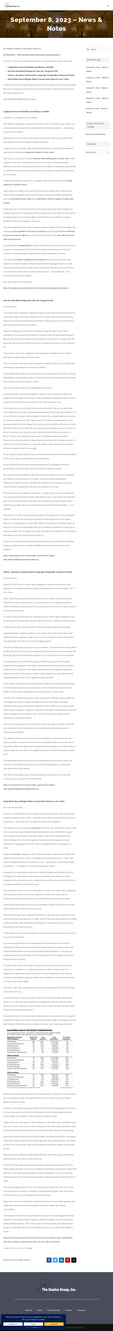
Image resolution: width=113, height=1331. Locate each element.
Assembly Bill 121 (24, 246)
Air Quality (28, 1248)
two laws (36, 828)
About (39, 1310)
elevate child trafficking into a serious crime (51, 159)
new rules (16, 854)
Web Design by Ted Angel (74, 1327)
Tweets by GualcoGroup (95, 134)
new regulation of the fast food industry (29, 231)
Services (28, 1310)
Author (7, 1248)
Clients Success (53, 1310)
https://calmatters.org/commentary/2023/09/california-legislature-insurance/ (36, 288)
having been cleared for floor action (39, 152)
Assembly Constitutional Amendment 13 (30, 260)
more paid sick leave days (20, 199)
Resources (81, 1310)
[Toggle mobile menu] (108, 6)
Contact (68, 1310)
